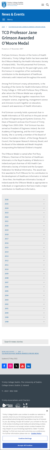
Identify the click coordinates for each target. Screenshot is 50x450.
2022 (6, 217)
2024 (6, 208)
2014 (6, 252)
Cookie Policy (36, 433)
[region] (25, 428)
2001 (6, 308)
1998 (6, 321)
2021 (6, 221)
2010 (6, 269)
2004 (6, 295)
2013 (6, 256)
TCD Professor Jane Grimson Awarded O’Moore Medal (26, 27)
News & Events (13, 14)
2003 (6, 300)
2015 (6, 247)
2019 (6, 230)
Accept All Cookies (25, 445)
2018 (6, 234)
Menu (10, 19)
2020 (6, 225)
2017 (6, 239)
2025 (6, 204)
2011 (6, 265)
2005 (6, 291)
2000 (6, 313)
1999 (6, 317)
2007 (3, 27)
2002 (6, 304)
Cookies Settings (25, 438)
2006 (6, 287)
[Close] (47, 411)
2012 (6, 260)
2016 (6, 243)
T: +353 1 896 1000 (9, 391)
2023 (6, 212)
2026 (6, 199)
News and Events (8, 352)
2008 (6, 278)
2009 (6, 273)
